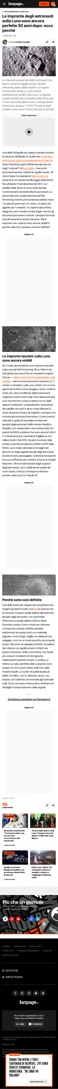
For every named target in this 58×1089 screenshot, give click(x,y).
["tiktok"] (5, 918)
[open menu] (3, 4)
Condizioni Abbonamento (29, 951)
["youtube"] (18, 918)
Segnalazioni (20, 946)
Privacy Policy (35, 946)
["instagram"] (11, 918)
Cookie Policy (8, 951)
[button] (53, 42)
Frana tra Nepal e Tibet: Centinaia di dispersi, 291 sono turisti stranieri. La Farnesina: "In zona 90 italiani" (28, 1067)
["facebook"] (31, 918)
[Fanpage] (29, 1002)
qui (36, 608)
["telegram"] (37, 918)
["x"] (24, 918)
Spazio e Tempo (8, 798)
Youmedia (6, 946)
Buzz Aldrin (28, 168)
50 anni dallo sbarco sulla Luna (16, 12)
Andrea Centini (23, 42)
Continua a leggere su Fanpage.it (29, 699)
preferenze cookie (10, 955)
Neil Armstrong (39, 176)
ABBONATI (44, 4)
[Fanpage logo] (16, 4)
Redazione (47, 951)
